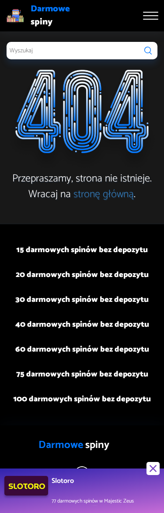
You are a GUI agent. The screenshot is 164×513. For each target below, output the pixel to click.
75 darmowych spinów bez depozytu (82, 374)
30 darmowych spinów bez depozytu (82, 299)
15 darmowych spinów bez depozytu (82, 249)
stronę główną (103, 194)
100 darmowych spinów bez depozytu (82, 399)
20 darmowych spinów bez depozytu (82, 274)
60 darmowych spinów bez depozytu (82, 349)
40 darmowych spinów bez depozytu (82, 324)
